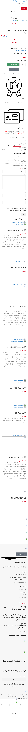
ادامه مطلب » (23, 612)
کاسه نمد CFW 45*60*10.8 (16, 230)
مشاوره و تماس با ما (21, 599)
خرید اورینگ (23, 594)
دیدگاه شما (23, 174)
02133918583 (4, 36)
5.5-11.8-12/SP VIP (18, 498)
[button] (24, 255)
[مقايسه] (24, 227)
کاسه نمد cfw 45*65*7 (18, 413)
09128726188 (13, 577)
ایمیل (24, 199)
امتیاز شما (23, 168)
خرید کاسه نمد (22, 589)
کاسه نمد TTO (22, 597)
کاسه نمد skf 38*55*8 (18, 388)
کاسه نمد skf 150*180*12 (16, 347)
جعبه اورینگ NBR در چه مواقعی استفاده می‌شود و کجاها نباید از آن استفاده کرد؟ (14, 617)
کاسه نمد (20, 48)
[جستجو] (14, 26)
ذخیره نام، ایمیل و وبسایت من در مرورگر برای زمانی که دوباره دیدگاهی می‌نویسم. (15, 209)
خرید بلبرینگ (23, 592)
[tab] (17, 145)
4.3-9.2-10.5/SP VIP (18, 267)
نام (25, 192)
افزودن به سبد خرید (13, 64)
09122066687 (18, 579)
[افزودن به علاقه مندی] (24, 251)
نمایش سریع (24, 259)
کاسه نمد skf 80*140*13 (17, 457)
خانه (24, 48)
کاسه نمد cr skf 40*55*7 (17, 306)
